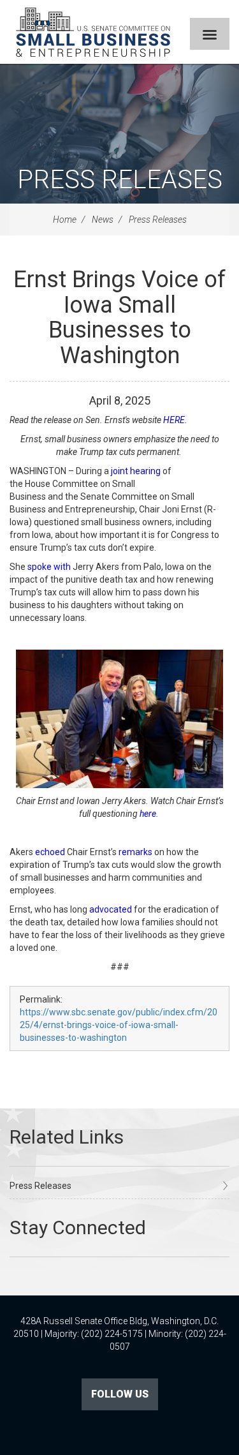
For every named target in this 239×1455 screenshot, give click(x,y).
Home (64, 219)
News (102, 219)
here (148, 814)
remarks (135, 852)
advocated (110, 909)
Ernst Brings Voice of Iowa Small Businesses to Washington (119, 317)
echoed (50, 852)
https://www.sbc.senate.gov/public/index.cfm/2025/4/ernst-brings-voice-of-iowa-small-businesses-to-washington (118, 1025)
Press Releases (119, 180)
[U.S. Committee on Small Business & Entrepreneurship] (93, 31)
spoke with (49, 567)
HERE (174, 420)
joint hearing (136, 471)
